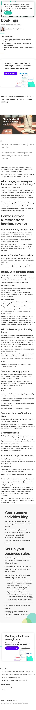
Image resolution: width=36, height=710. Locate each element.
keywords (22, 530)
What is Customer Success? (11, 680)
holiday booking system (17, 258)
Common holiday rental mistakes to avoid (15, 674)
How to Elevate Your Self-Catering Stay (14, 671)
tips (4, 689)
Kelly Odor (9, 29)
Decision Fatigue (8, 677)
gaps (31, 597)
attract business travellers (8, 320)
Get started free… (10, 73)
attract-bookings (8, 687)
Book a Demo (23, 73)
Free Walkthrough (12, 648)
